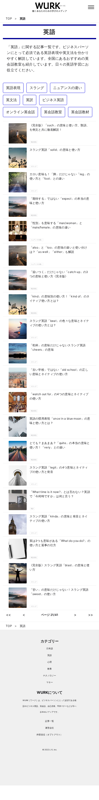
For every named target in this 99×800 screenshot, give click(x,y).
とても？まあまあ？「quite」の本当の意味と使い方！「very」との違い (60, 445)
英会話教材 (80, 112)
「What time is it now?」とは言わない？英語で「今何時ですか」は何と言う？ (60, 494)
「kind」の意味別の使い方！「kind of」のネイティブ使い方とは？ (60, 298)
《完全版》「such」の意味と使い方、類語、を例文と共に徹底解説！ (60, 127)
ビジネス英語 (53, 100)
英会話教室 (53, 112)
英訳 (29, 100)
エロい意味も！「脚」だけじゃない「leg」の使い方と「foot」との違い (60, 176)
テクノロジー (49, 675)
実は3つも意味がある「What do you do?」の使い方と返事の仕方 (60, 543)
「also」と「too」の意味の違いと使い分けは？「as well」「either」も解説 (58, 250)
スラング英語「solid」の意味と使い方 (55, 149)
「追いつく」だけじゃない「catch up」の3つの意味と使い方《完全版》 (59, 274)
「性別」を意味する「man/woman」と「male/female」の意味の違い (56, 225)
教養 (49, 668)
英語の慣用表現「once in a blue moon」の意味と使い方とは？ (60, 421)
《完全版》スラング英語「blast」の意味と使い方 (60, 567)
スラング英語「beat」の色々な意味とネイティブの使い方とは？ (59, 323)
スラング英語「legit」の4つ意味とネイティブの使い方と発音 (59, 470)
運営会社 (49, 727)
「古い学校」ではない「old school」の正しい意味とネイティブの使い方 (59, 372)
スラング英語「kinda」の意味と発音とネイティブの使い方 (59, 518)
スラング (37, 87)
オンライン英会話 (20, 112)
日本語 (49, 648)
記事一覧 (49, 721)
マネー (49, 682)
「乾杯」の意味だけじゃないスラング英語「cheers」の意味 (58, 347)
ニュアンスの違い (67, 87)
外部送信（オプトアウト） (49, 734)
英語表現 (13, 87)
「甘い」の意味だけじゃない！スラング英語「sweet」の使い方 (59, 592)
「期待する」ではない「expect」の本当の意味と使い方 (59, 201)
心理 (49, 662)
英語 (49, 655)
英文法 (11, 100)
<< (8, 614)
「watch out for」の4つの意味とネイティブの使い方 (59, 396)
